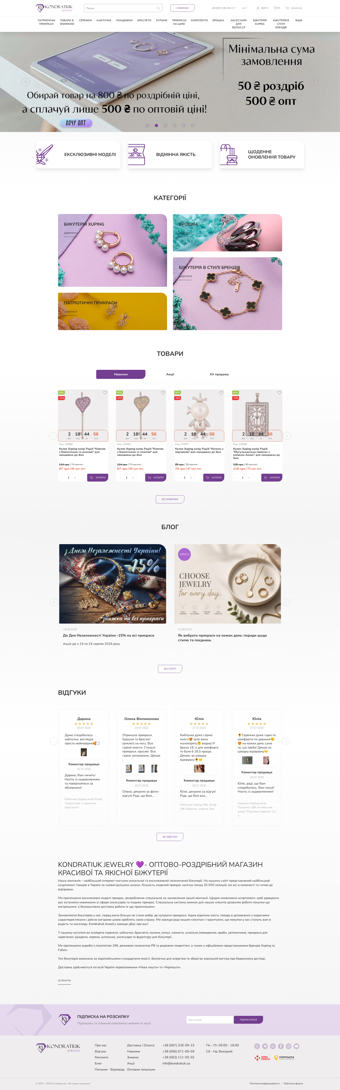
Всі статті (170, 668)
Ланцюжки (124, 20)
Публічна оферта (293, 1083)
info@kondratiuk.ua (176, 1063)
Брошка (218, 20)
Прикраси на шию (179, 22)
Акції (131, 1063)
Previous (53, 436)
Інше (299, 20)
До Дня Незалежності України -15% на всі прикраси (108, 635)
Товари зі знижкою (67, 22)
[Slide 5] (183, 125)
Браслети (144, 20)
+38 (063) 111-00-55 (178, 1057)
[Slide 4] (174, 125)
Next (287, 436)
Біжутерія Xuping (260, 22)
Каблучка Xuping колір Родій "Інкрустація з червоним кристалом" (83, 803)
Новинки (183, 8)
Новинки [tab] (121, 374)
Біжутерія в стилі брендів (281, 24)
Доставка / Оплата (140, 1045)
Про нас (101, 1045)
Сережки (85, 20)
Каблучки (104, 20)
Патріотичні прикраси (46, 22)
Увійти (264, 8)
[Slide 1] (147, 125)
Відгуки (100, 1051)
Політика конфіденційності (265, 1083)
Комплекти (199, 20)
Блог (98, 1063)
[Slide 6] (192, 125)
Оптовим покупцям (141, 1069)
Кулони (161, 20)
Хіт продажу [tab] (219, 374)
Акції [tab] (170, 374)
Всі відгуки (170, 836)
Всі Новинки (170, 499)
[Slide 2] (156, 125)
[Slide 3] (165, 125)
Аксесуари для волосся (239, 24)
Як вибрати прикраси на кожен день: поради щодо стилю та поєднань (222, 637)
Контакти (101, 1057)
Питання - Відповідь (110, 1069)
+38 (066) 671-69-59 (178, 1051)
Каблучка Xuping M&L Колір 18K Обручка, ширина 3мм (198, 807)
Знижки (133, 1057)
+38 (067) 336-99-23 (178, 1045)
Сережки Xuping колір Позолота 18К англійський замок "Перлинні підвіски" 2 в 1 (257, 809)
